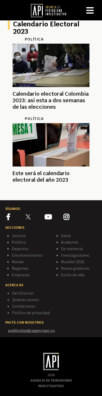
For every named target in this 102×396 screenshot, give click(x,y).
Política (19, 242)
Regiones (20, 268)
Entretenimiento (27, 255)
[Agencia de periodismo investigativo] (51, 10)
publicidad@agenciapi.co (31, 330)
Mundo (18, 261)
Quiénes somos (25, 299)
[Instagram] (73, 217)
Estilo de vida (72, 274)
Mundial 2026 (72, 261)
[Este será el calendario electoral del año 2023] (51, 191)
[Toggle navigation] (98, 6)
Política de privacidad (31, 312)
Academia (69, 242)
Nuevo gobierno (75, 268)
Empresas (21, 274)
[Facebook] (16, 217)
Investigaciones (75, 255)
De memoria (72, 248)
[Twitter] (35, 216)
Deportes (20, 248)
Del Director (23, 293)
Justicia (19, 235)
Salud (66, 235)
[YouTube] (54, 217)
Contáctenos (23, 306)
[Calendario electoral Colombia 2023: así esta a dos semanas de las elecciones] (51, 113)
